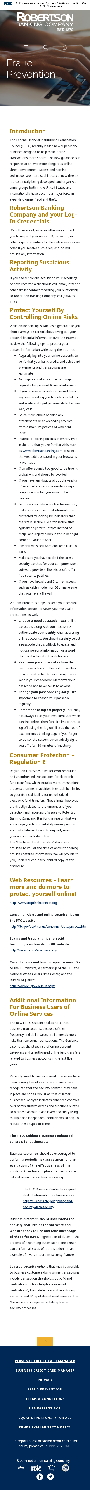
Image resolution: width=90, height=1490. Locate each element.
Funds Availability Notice (45, 1427)
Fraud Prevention (45, 1389)
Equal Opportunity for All (45, 1418)
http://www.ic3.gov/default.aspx (32, 986)
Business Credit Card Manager (45, 1370)
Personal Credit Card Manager (45, 1361)
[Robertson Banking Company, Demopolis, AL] (45, 22)
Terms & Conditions (45, 1399)
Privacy (45, 1380)
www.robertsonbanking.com (42, 451)
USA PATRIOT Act (45, 1408)
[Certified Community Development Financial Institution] (65, 1468)
